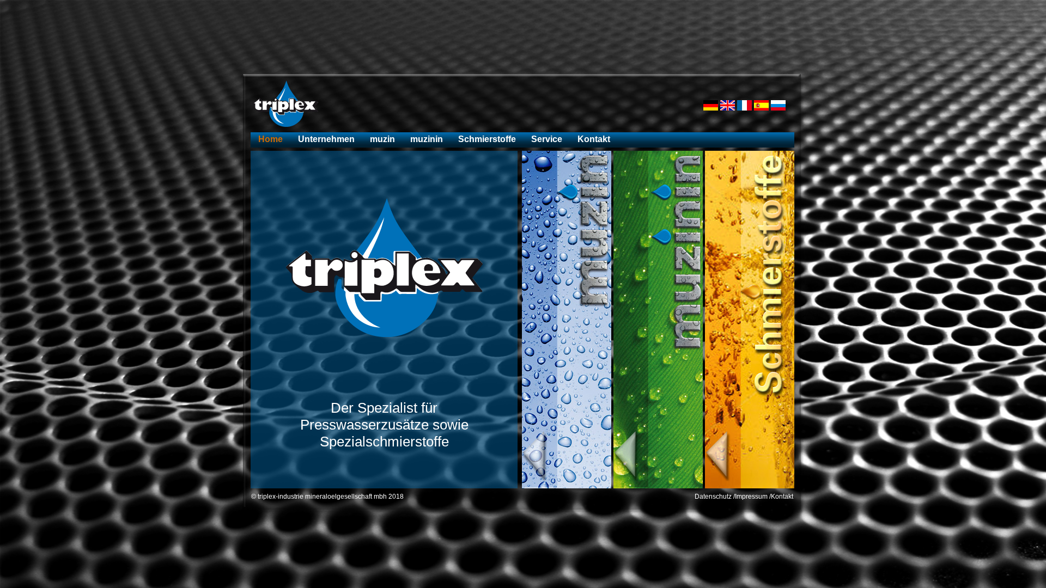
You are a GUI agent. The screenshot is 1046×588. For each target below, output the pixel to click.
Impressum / (753, 496)
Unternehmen (326, 139)
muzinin (426, 139)
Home (270, 139)
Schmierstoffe (487, 139)
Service (546, 139)
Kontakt (593, 139)
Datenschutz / (715, 496)
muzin (382, 139)
